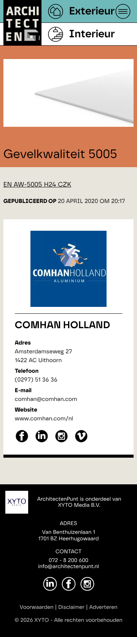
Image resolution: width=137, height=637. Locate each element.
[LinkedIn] (50, 584)
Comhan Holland (62, 325)
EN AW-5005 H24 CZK (37, 185)
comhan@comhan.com (46, 399)
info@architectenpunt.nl (68, 566)
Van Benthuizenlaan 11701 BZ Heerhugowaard (68, 535)
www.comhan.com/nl (44, 418)
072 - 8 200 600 (68, 560)
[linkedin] (42, 441)
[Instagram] (87, 584)
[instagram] (61, 441)
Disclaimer (71, 607)
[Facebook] (68, 584)
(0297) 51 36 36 (36, 380)
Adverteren (103, 607)
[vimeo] (81, 441)
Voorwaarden (37, 607)
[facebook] (22, 441)
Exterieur (92, 11)
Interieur (92, 34)
